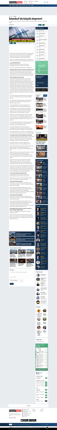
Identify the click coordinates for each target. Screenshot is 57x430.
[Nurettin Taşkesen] (38, 257)
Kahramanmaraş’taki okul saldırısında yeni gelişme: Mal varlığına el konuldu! (22, 255)
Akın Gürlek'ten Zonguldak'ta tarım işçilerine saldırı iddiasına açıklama (13, 265)
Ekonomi (23, 5)
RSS (11, 424)
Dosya (10, 5)
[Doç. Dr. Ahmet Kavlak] (38, 231)
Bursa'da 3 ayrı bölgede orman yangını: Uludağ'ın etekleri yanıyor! (13, 255)
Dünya (20, 5)
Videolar (37, 1)
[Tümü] (46, 206)
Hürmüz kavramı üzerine (43, 264)
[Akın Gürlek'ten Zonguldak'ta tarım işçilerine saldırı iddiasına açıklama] (13, 260)
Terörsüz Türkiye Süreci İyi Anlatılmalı (43, 236)
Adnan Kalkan (43, 243)
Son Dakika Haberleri (27, 415)
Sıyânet (42, 240)
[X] (11, 417)
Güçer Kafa (43, 239)
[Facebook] (10, 417)
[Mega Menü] (47, 2)
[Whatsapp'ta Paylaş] (42, 25)
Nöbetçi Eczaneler (26, 409)
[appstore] (25, 420)
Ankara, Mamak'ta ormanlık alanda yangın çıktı (21, 264)
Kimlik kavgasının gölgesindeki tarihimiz (44, 281)
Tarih (29, 5)
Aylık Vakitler (39, 73)
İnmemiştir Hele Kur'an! (43, 215)
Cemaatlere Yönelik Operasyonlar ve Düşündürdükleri (43, 249)
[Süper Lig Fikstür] (46, 373)
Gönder (11, 283)
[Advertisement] (5, 20)
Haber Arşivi (25, 416)
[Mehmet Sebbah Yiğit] (38, 227)
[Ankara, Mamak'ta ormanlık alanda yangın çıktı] (22, 260)
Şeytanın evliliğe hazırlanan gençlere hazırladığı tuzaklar (44, 286)
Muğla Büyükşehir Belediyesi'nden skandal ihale (29, 255)
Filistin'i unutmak (43, 228)
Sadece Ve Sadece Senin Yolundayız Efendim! (44, 223)
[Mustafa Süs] (38, 235)
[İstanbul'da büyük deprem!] (22, 34)
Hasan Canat (43, 252)
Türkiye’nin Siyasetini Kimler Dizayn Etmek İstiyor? (43, 210)
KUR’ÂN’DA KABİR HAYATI (44, 290)
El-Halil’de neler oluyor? (43, 259)
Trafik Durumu (26, 412)
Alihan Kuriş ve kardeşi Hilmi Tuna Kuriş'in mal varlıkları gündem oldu (30, 265)
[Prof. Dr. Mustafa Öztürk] (38, 262)
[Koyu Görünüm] (46, 2)
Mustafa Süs (43, 234)
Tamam (47, 428)
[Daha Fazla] (43, 25)
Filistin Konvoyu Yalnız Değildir (43, 245)
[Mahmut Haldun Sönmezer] (38, 279)
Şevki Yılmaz (43, 221)
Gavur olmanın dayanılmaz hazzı (43, 303)
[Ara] (44, 2)
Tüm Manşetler (26, 414)
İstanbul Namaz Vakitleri (27, 411)
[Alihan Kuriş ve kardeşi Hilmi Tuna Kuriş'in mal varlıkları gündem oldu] (30, 260)
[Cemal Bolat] (38, 267)
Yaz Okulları (43, 267)
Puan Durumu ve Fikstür (27, 413)
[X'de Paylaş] (40, 25)
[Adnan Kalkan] (38, 244)
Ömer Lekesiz (43, 292)
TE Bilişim (46, 424)
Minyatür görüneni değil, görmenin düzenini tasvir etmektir (44, 294)
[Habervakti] (16, 2)
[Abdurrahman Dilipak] (38, 213)
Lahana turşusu (43, 253)
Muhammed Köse (43, 247)
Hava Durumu (26, 410)
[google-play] (32, 420)
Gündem (13, 5)
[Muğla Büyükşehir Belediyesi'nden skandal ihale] (30, 251)
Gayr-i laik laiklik (43, 232)
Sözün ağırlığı (43, 275)
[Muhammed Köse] (38, 248)
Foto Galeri (31, 1)
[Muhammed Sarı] (38, 209)
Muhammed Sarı (43, 208)
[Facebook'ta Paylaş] (38, 25)
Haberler (10, 16)
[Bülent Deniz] (38, 218)
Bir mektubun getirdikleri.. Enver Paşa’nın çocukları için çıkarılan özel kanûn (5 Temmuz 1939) (44, 298)
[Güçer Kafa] (38, 240)
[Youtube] (14, 417)
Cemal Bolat (43, 266)
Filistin (26, 1)
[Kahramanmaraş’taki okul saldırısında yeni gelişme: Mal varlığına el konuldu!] (22, 251)
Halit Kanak (43, 296)
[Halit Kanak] (38, 297)
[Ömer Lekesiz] (38, 293)
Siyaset (17, 5)
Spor (27, 5)
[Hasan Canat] (38, 253)
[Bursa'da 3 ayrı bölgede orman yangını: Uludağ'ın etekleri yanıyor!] (13, 251)
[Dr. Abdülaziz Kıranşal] (38, 284)
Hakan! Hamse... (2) (44, 219)
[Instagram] (13, 417)
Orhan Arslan (43, 274)
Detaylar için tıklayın (41, 369)
